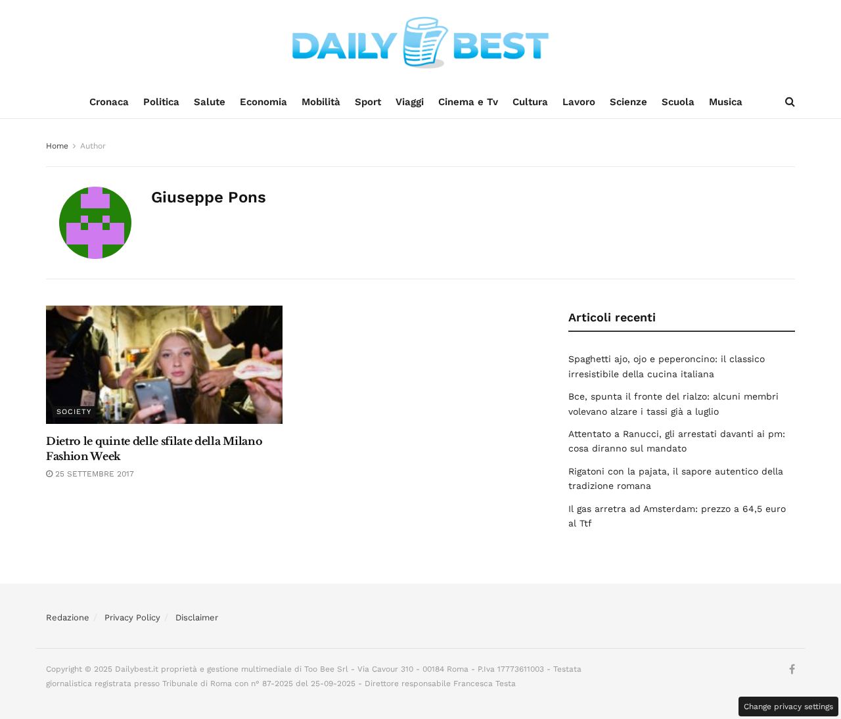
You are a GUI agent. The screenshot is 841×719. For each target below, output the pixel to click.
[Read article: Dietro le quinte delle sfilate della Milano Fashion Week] (164, 365)
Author (93, 146)
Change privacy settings (788, 706)
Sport (368, 102)
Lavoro (578, 102)
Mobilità (321, 102)
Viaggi (410, 102)
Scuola (678, 102)
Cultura (530, 102)
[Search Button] (790, 101)
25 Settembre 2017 (93, 473)
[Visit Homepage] (420, 42)
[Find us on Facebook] (792, 670)
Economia (263, 102)
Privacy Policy (132, 617)
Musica (725, 102)
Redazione (67, 617)
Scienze (628, 102)
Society (74, 411)
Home (57, 146)
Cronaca (109, 102)
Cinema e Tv (468, 102)
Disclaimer (196, 617)
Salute (209, 102)
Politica (161, 102)
